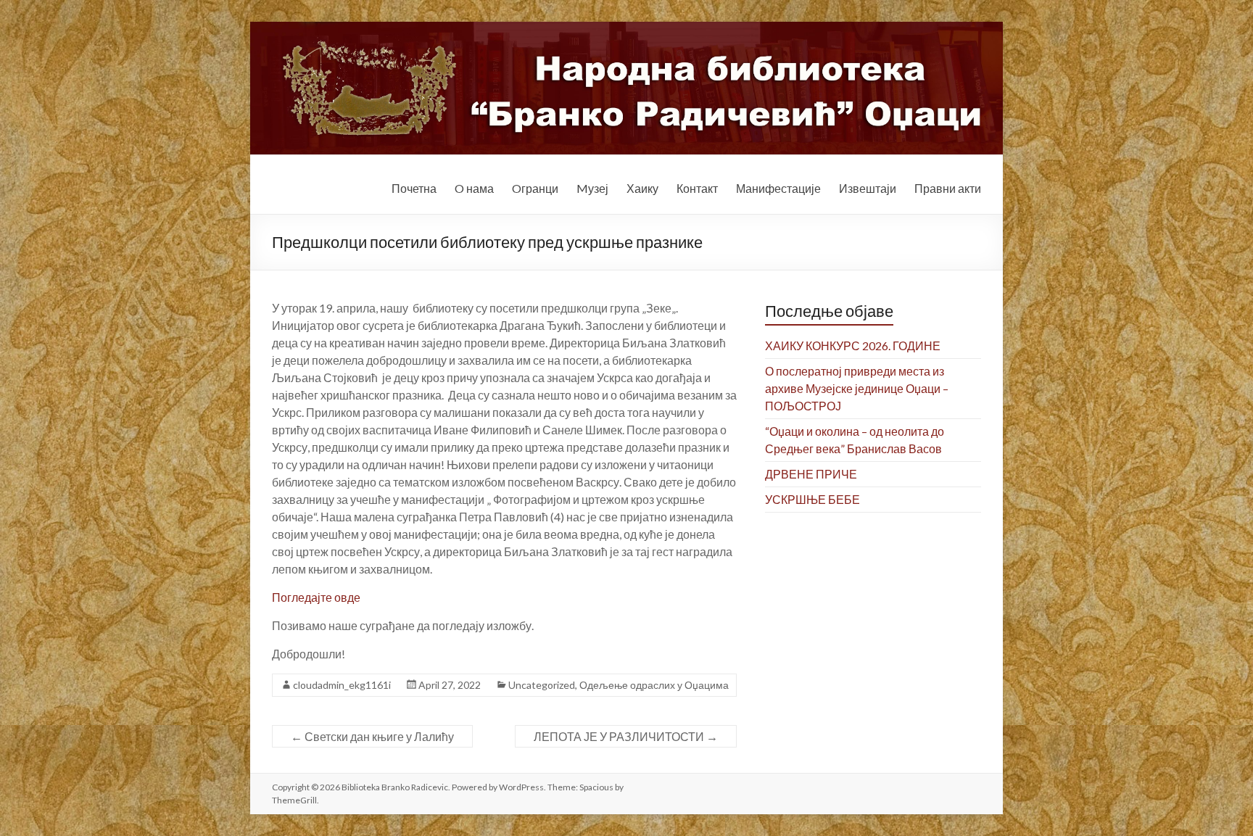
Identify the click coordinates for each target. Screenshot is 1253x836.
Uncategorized (541, 685)
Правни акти (947, 188)
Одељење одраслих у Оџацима (654, 685)
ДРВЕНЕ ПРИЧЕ (811, 474)
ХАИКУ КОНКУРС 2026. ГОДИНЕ (852, 345)
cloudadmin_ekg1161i (342, 685)
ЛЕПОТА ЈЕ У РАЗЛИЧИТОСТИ (626, 736)
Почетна (414, 188)
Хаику (642, 188)
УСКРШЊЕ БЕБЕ (812, 499)
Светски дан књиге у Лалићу (372, 736)
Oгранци (535, 188)
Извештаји (867, 188)
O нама (474, 188)
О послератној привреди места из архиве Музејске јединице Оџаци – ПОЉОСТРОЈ (856, 388)
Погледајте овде (316, 597)
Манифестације (778, 188)
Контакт (697, 188)
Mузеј (592, 188)
